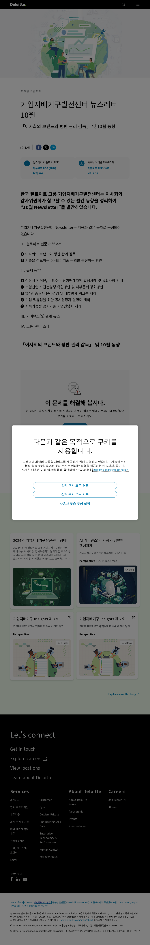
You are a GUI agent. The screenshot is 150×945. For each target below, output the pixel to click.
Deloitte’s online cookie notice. (110, 469)
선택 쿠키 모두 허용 (75, 485)
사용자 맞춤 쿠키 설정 (75, 503)
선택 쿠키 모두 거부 (75, 494)
